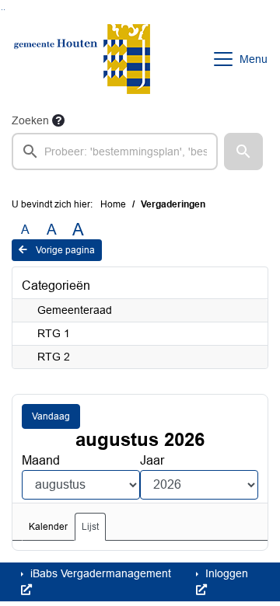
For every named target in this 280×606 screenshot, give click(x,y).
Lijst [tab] (90, 526)
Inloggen (225, 573)
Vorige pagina (64, 250)
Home (113, 204)
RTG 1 (53, 333)
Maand (41, 460)
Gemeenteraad (74, 310)
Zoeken (30, 120)
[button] (243, 151)
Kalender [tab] (48, 526)
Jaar (152, 460)
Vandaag (51, 416)
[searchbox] (115, 151)
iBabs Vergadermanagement (99, 573)
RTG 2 (53, 356)
